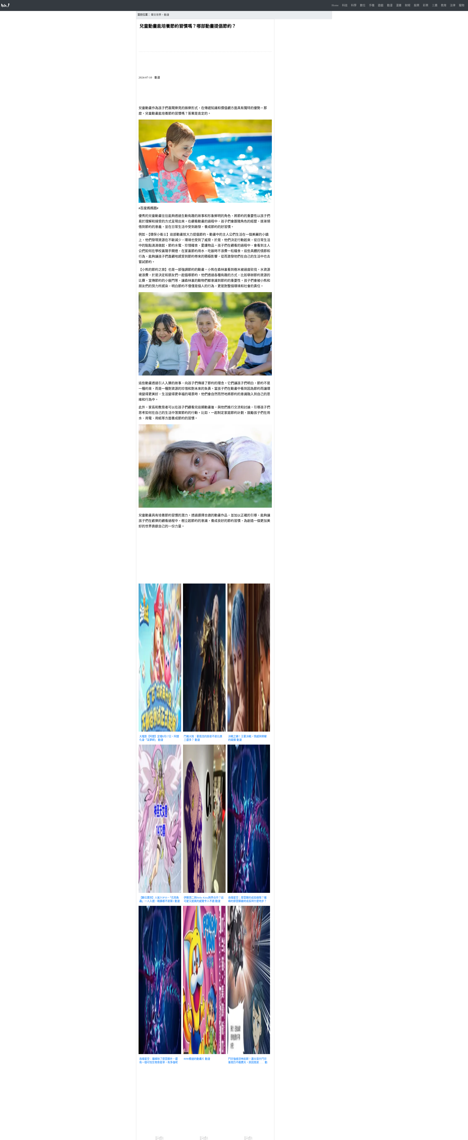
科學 (353, 5)
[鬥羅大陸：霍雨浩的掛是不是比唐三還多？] (204, 732)
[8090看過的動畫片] (204, 1054)
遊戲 (380, 5)
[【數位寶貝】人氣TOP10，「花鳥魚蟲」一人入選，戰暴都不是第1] (160, 893)
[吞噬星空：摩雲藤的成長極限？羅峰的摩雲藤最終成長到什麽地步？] (248, 893)
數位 (362, 5)
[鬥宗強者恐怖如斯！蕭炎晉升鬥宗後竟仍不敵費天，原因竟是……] (248, 1054)
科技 (345, 5)
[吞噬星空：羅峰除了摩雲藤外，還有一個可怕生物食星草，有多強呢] (160, 1054)
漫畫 (398, 5)
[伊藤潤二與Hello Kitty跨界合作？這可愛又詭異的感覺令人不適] (204, 893)
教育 (443, 5)
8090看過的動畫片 (194, 1058)
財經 (407, 5)
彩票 (425, 5)
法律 (452, 5)
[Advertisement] (205, 556)
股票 (416, 5)
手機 (371, 5)
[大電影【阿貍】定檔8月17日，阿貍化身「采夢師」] (160, 732)
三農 (434, 5)
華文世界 (156, 14)
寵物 (461, 5)
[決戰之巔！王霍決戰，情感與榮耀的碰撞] (248, 732)
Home (335, 5)
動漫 (389, 5)
